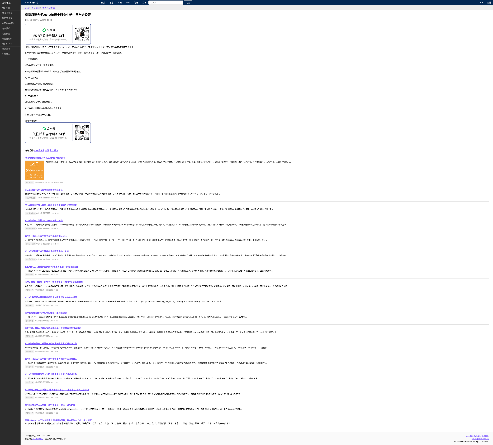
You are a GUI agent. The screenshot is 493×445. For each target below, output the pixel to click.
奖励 (36, 150)
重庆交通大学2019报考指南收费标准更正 (44, 190)
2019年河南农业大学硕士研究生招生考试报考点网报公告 (51, 359)
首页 (27, 7)
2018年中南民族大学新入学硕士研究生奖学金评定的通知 (51, 205)
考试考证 (6, 49)
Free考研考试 (31, 2)
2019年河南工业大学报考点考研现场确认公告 (46, 236)
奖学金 (41, 150)
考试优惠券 (29, 182)
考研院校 (6, 28)
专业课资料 (7, 38)
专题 (120, 2)
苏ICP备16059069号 (480, 439)
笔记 (136, 2)
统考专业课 (7, 18)
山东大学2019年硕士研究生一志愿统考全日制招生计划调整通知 (54, 282)
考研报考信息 (30, 228)
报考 (56, 150)
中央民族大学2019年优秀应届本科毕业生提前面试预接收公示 (53, 328)
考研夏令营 (29, 275)
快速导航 (6, 2)
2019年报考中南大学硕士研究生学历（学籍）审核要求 (50, 405)
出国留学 (6, 54)
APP (128, 2)
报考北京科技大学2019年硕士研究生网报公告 (46, 312)
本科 (52, 150)
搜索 (188, 2)
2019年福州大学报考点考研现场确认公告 (44, 220)
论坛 (144, 2)
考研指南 (35, 7)
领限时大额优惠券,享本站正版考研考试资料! (45, 158)
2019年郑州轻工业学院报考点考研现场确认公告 (47, 251)
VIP (481, 2)
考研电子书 (7, 44)
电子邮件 (485, 436)
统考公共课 (7, 13)
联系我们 (477, 436)
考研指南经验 (8, 23)
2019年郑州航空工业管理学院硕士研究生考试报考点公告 (51, 343)
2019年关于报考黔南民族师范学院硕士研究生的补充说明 (51, 297)
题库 (103, 2)
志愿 (47, 150)
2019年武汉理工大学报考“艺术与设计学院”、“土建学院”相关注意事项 (57, 389)
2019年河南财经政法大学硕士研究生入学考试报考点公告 (51, 374)
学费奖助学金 (48, 7)
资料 (489, 2)
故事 (112, 2)
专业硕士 (6, 33)
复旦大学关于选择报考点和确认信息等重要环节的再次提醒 (51, 266)
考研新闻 (6, 8)
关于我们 (469, 436)
